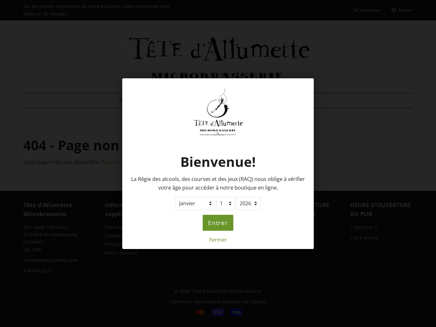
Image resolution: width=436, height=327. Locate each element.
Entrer (218, 222)
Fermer (218, 239)
